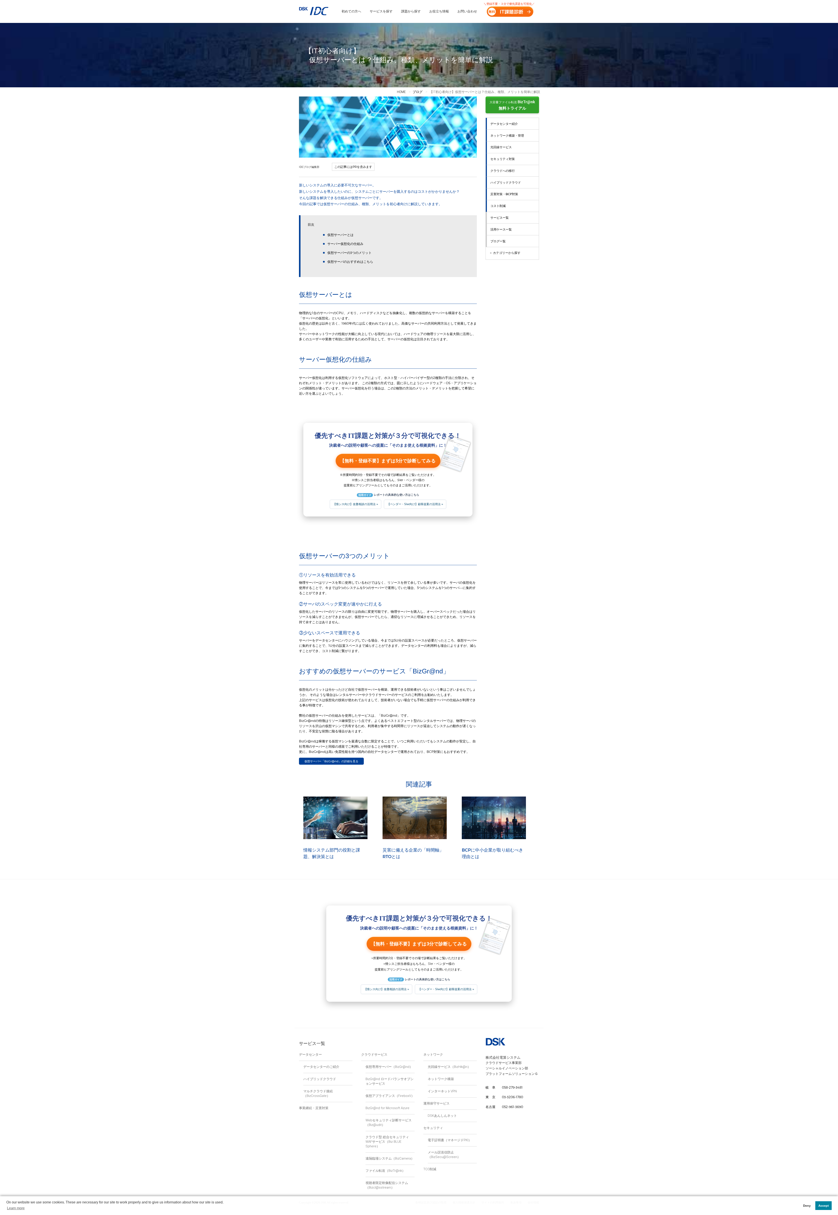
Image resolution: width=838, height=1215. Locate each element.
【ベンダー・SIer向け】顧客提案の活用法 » (415, 504)
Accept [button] (823, 1205)
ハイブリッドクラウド (505, 182)
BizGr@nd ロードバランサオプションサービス (390, 1081)
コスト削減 (498, 206)
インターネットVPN (442, 1091)
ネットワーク (433, 1055)
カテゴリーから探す (504, 253)
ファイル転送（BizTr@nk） (385, 1171)
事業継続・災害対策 (313, 1108)
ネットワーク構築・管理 (507, 136)
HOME (401, 92)
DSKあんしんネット (442, 1116)
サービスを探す (381, 11)
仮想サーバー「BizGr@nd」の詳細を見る (331, 761)
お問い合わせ (467, 11)
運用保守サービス (436, 1103)
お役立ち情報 (439, 11)
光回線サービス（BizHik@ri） (449, 1067)
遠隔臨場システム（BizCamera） (390, 1158)
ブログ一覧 (498, 241)
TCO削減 (429, 1169)
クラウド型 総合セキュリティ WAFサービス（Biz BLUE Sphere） (387, 1141)
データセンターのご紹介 (321, 1067)
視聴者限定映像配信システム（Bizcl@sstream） (387, 1185)
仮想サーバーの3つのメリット (349, 253)
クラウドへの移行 (502, 171)
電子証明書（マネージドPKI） (450, 1140)
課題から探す (411, 11)
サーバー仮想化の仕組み (345, 244)
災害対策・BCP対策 (504, 194)
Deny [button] (807, 1205)
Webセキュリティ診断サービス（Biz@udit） (389, 1122)
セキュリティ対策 (502, 159)
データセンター (310, 1055)
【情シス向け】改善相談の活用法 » (355, 504)
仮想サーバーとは (340, 235)
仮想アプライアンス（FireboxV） (390, 1096)
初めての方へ (351, 11)
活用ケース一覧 (501, 229)
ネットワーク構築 (441, 1079)
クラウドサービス (374, 1055)
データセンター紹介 (504, 124)
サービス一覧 (499, 218)
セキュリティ (433, 1128)
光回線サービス (501, 147)
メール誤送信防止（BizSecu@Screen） (444, 1154)
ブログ (417, 92)
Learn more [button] (16, 1208)
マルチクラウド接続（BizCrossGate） (318, 1093)
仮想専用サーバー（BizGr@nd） (389, 1067)
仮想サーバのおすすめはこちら (350, 262)
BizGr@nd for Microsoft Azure (387, 1108)
